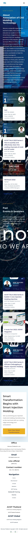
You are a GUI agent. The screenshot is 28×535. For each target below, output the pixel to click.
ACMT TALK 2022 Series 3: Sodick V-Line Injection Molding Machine (13, 297)
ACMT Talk (6, 112)
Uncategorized (13, 333)
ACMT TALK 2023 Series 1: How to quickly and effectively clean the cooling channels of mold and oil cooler (13, 145)
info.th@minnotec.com (14, 457)
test (5, 110)
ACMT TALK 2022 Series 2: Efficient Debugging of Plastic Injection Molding (13, 364)
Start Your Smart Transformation (14, 431)
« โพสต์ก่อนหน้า (8, 194)
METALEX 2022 (9, 180)
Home (14, 478)
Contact (14, 497)
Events (14, 495)
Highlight (12, 112)
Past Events (17, 301)
